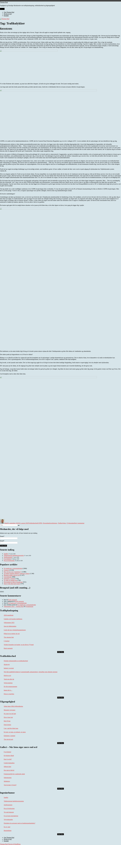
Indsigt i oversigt (9, 668)
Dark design (7, 724)
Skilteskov (7, 781)
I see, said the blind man (11, 728)
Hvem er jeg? (8, 14)
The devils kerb (8, 739)
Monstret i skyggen (9, 710)
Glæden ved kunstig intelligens (13, 619)
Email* (2, 541)
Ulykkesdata (70, 523)
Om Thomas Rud (9, 12)
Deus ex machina (9, 694)
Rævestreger (6, 28)
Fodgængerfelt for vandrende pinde (14, 774)
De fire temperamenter (10, 686)
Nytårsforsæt (29, 606)
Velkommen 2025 (9, 622)
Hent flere (60, 652)
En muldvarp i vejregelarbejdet (17, 603)
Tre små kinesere (9, 812)
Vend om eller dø (9, 679)
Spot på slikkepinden (10, 626)
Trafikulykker (62, 523)
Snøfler (6, 554)
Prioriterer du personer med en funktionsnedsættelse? (19, 823)
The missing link (9, 637)
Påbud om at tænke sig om (12, 633)
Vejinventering (8, 683)
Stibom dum (7, 766)
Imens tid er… (8, 690)
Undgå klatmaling (9, 763)
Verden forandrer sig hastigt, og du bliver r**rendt (19, 644)
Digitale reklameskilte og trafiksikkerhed (16, 661)
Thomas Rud (4, 2)
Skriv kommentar (79, 523)
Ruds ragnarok (12, 600)
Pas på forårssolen (9, 560)
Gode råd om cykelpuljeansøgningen (15, 630)
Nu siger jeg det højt (10, 713)
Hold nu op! (7, 675)
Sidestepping (7, 777)
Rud (6, 523)
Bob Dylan (7, 721)
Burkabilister (7, 830)
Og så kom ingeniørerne (11, 816)
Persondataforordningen (50, 523)
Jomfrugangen (8, 557)
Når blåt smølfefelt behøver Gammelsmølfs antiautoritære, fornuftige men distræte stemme (30, 672)
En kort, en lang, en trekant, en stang (15, 732)
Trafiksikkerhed (33, 523)
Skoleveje (7, 664)
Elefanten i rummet (9, 736)
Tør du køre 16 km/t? (10, 785)
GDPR (40, 523)
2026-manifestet (8, 615)
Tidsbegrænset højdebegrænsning (14, 555)
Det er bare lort (8, 717)
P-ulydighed (7, 559)
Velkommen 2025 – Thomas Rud (14, 606)
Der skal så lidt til (9, 770)
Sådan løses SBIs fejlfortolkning (13, 706)
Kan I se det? (8, 759)
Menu (2, 9)
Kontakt (6, 15)
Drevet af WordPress (14, 844)
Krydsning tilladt (9, 755)
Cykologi (6, 641)
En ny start (7, 827)
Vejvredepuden (8, 819)
